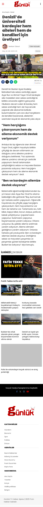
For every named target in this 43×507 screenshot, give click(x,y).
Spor (6, 437)
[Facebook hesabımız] (17, 391)
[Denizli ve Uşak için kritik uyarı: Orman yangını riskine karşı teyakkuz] (32, 321)
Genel (38, 51)
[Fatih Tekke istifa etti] (21, 266)
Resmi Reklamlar (10, 453)
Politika (7, 440)
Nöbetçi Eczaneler (11, 456)
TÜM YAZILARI (34, 46)
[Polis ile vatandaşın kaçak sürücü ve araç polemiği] (21, 355)
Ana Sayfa (8, 476)
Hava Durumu (9, 460)
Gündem (7, 430)
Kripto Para (8, 467)
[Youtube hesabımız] (28, 391)
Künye (6, 483)
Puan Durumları (10, 463)
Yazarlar (7, 480)
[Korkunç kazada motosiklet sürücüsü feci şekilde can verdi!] (32, 292)
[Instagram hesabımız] (24, 391)
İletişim (7, 490)
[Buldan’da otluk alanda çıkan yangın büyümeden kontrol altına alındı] (11, 321)
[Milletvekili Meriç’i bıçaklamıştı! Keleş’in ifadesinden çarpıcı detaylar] (11, 292)
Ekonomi (7, 433)
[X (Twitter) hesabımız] (20, 391)
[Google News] (37, 83)
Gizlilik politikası (10, 486)
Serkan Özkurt (14, 46)
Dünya (6, 443)
